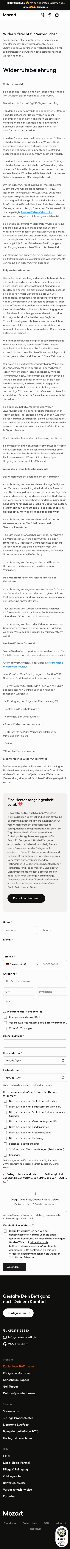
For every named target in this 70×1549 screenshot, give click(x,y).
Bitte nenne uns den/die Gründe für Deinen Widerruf (30, 1093)
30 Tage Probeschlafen (18, 1418)
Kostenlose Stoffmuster (18, 1366)
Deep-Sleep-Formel (17, 1462)
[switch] (61, 1544)
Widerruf (61, 1523)
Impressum (35, 1528)
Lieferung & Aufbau (16, 1424)
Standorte (10, 1523)
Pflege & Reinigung (15, 1469)
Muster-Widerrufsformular (36, 212)
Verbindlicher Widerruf (19, 1225)
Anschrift (10, 973)
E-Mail (8, 939)
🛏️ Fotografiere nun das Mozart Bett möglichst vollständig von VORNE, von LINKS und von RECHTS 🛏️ (35, 1177)
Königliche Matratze (16, 1373)
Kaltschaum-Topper (16, 1380)
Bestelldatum (12, 1053)
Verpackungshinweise (17, 1489)
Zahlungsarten (12, 1476)
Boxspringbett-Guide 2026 (20, 1431)
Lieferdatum (11, 1070)
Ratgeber (9, 1496)
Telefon (9, 956)
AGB (46, 1523)
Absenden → (14, 1267)
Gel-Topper (10, 1386)
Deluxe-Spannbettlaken (19, 1393)
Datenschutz (29, 1523)
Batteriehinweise (14, 1483)
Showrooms (11, 1411)
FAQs (6, 1456)
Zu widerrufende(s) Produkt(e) (23, 1011)
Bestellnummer (13, 1036)
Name (7, 922)
